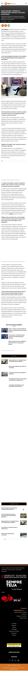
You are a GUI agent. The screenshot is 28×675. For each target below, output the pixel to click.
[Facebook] (2, 25)
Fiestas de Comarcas (14, 631)
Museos (9, 665)
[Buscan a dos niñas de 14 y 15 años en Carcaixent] (4, 368)
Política (14, 627)
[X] (5, 25)
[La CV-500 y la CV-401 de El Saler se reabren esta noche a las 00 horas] (23, 529)
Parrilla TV (24, 614)
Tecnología (14, 629)
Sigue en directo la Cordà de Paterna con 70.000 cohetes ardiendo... (17, 360)
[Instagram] (12, 660)
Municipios (14, 633)
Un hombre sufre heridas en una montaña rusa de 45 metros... (16, 385)
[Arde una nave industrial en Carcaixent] (23, 535)
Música (19, 665)
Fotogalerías (24, 608)
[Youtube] (18, 660)
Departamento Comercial (20, 612)
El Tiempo (14, 623)
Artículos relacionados (14, 324)
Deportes (14, 625)
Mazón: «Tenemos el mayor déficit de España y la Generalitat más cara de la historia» (17, 330)
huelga (11, 213)
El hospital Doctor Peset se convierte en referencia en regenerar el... (18, 379)
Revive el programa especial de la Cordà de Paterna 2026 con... (9, 508)
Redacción (4, 21)
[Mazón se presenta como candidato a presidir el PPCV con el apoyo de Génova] (4, 343)
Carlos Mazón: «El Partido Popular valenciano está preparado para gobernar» (16, 336)
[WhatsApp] (8, 25)
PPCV (8, 34)
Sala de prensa (23, 618)
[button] (2, 3)
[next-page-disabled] (4, 348)
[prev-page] (2, 348)
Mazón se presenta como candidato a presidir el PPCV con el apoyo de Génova (17, 343)
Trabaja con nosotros (21, 616)
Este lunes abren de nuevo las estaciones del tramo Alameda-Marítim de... (8, 515)
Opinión (14, 635)
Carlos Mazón (4, 29)
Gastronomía (14, 665)
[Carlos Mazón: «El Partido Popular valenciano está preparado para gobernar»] (4, 336)
